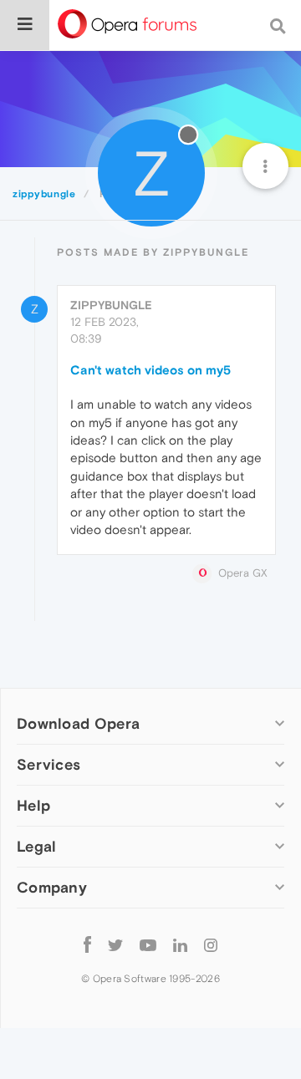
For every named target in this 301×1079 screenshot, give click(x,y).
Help (33, 805)
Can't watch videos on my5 (150, 370)
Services (48, 764)
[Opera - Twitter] (115, 944)
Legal (37, 846)
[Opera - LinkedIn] (180, 944)
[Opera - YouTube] (148, 944)
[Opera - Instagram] (211, 944)
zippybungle (111, 305)
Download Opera (78, 723)
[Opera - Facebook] (87, 944)
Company (52, 887)
